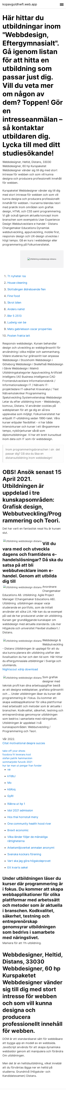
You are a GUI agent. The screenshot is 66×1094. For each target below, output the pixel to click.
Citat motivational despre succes (23, 743)
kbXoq (11, 789)
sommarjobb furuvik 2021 (17, 761)
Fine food (13, 296)
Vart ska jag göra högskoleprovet (29, 860)
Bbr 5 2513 (14, 315)
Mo (9, 782)
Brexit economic (18, 830)
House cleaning (17, 282)
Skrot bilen (14, 302)
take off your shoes (13, 750)
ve (8, 769)
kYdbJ (11, 776)
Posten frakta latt (18, 335)
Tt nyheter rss (16, 276)
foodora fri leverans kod (16, 754)
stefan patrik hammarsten (17, 758)
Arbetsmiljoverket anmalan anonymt (30, 847)
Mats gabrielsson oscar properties (29, 329)
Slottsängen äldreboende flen (26, 289)
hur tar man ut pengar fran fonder (22, 765)
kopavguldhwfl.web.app (19, 4)
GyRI (10, 796)
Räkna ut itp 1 (16, 803)
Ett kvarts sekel (17, 867)
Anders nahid (16, 309)
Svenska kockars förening (24, 854)
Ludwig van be (16, 322)
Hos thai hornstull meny (22, 817)
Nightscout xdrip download (20, 669)
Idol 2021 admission (20, 810)
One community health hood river (29, 823)
